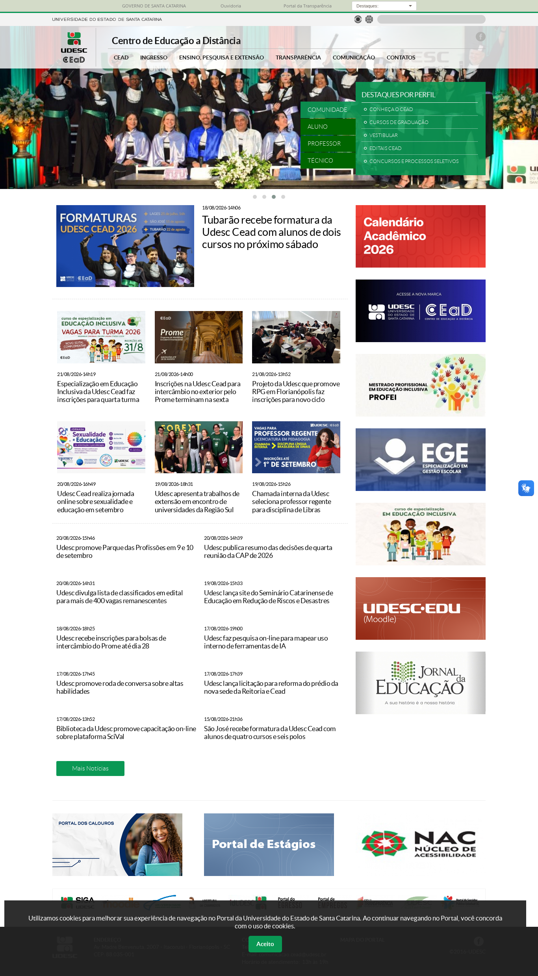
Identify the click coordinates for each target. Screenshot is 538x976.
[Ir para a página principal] (74, 60)
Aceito (265, 944)
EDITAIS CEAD (385, 148)
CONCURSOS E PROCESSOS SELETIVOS (414, 161)
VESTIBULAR (383, 135)
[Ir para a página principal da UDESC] (107, 18)
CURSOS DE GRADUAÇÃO (399, 122)
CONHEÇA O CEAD (391, 109)
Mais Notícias (90, 768)
